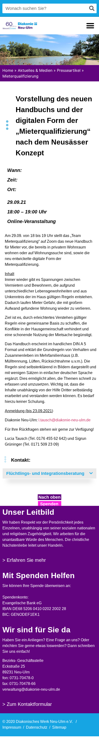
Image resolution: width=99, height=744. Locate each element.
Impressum (11, 727)
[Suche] (92, 8)
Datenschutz (36, 727)
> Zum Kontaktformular (27, 704)
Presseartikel (68, 70)
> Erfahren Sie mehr (24, 560)
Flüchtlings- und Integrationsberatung (45, 473)
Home (7, 70)
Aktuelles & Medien (35, 70)
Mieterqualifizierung (20, 76)
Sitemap (59, 727)
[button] (90, 25)
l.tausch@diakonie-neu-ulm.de (64, 420)
